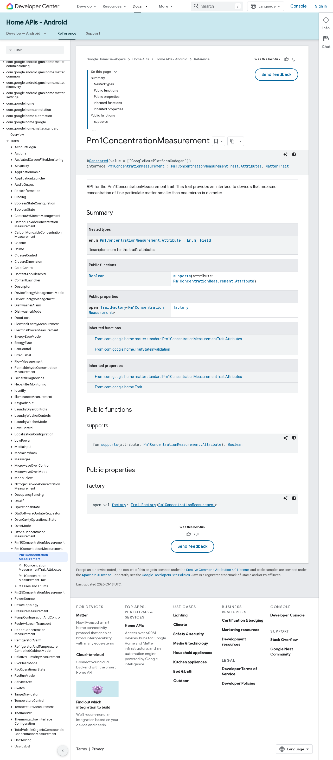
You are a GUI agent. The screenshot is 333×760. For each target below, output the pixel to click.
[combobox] (217, 6)
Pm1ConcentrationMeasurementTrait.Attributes (216, 166)
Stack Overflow (284, 639)
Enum (191, 240)
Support (93, 33)
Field (205, 240)
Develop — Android (23, 33)
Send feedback (276, 74)
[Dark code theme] (294, 154)
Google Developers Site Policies (166, 575)
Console (298, 6)
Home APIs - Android (36, 22)
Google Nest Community (281, 651)
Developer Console (287, 615)
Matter (82, 615)
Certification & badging (242, 620)
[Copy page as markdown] (232, 141)
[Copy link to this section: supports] (113, 426)
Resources (112, 6)
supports (182, 275)
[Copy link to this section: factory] (110, 486)
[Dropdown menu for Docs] (148, 6)
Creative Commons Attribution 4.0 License (217, 570)
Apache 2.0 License (96, 575)
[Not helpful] (294, 59)
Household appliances (192, 652)
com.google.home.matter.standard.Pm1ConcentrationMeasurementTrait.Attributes (173, 339)
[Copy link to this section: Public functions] (137, 410)
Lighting (180, 615)
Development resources (234, 642)
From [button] (168, 339)
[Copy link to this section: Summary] (118, 213)
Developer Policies (238, 683)
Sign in (321, 6)
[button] (34, 64)
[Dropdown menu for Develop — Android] (46, 33)
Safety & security (188, 634)
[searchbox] (35, 50)
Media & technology (190, 643)
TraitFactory (113, 307)
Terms (81, 749)
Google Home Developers (106, 59)
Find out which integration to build (93, 705)
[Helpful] (286, 59)
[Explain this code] (285, 154)
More (163, 6)
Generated (98, 160)
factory (180, 307)
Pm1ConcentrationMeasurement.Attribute (140, 240)
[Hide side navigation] (62, 750)
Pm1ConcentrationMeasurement (135, 166)
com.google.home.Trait (123, 387)
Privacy (98, 749)
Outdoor (181, 680)
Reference (66, 33)
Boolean (97, 275)
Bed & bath (182, 671)
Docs (137, 6)
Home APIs (140, 59)
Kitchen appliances (190, 662)
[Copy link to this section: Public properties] (140, 470)
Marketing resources (240, 629)
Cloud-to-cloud (90, 654)
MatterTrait (277, 166)
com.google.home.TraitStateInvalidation (137, 349)
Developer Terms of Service (239, 671)
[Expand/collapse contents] (115, 72)
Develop (84, 6)
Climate (180, 624)
